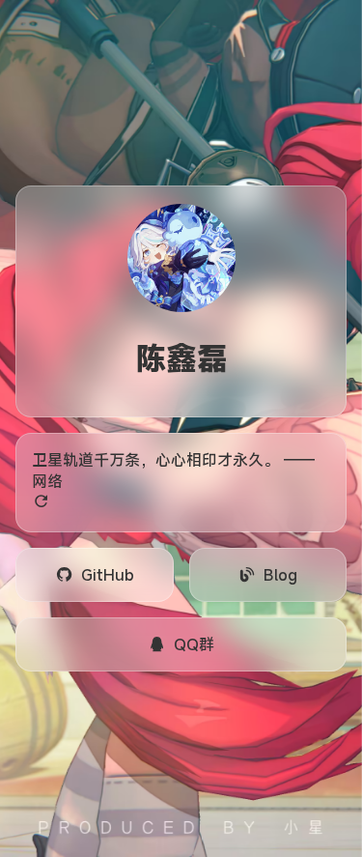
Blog (280, 575)
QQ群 (194, 644)
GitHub (107, 575)
